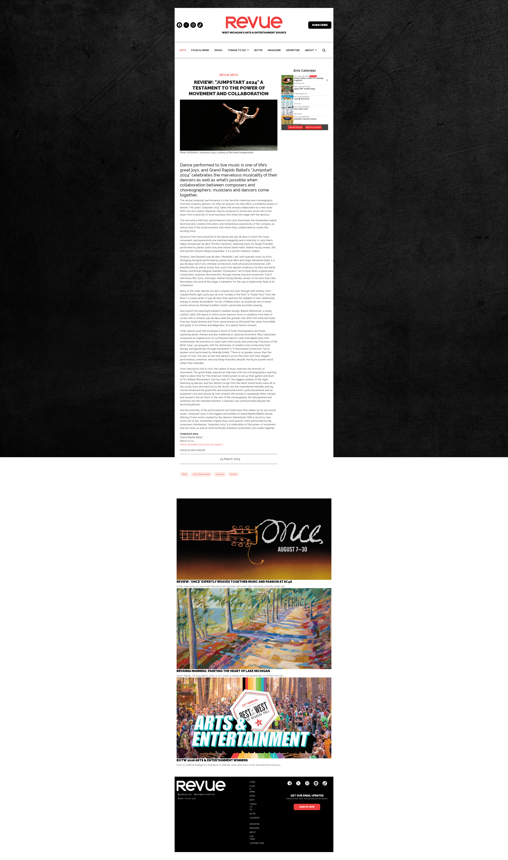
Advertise (293, 50)
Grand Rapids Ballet (201, 474)
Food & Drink (200, 50)
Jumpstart (220, 474)
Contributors (257, 843)
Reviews (233, 474)
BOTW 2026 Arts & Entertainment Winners (212, 760)
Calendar (254, 818)
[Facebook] (179, 25)
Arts (182, 50)
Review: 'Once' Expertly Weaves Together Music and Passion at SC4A (234, 581)
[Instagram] (193, 25)
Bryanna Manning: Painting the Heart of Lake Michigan (223, 671)
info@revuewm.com (205, 794)
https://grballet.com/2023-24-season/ (201, 444)
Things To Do (237, 50)
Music (218, 50)
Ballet (184, 474)
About (309, 50)
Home (252, 782)
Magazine (274, 50)
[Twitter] (186, 25)
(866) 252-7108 (186, 794)
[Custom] (200, 25)
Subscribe (320, 25)
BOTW (258, 50)
